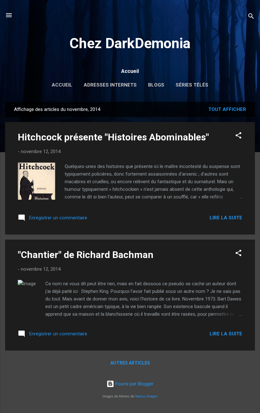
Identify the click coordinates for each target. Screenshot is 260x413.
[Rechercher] (251, 17)
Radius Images (146, 396)
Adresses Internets (110, 85)
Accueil (62, 85)
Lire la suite (226, 218)
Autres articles (130, 362)
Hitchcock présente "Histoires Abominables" (113, 137)
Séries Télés (192, 85)
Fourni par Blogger (133, 384)
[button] (238, 136)
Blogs (156, 85)
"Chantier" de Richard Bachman (85, 254)
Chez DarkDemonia (130, 43)
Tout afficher (227, 109)
